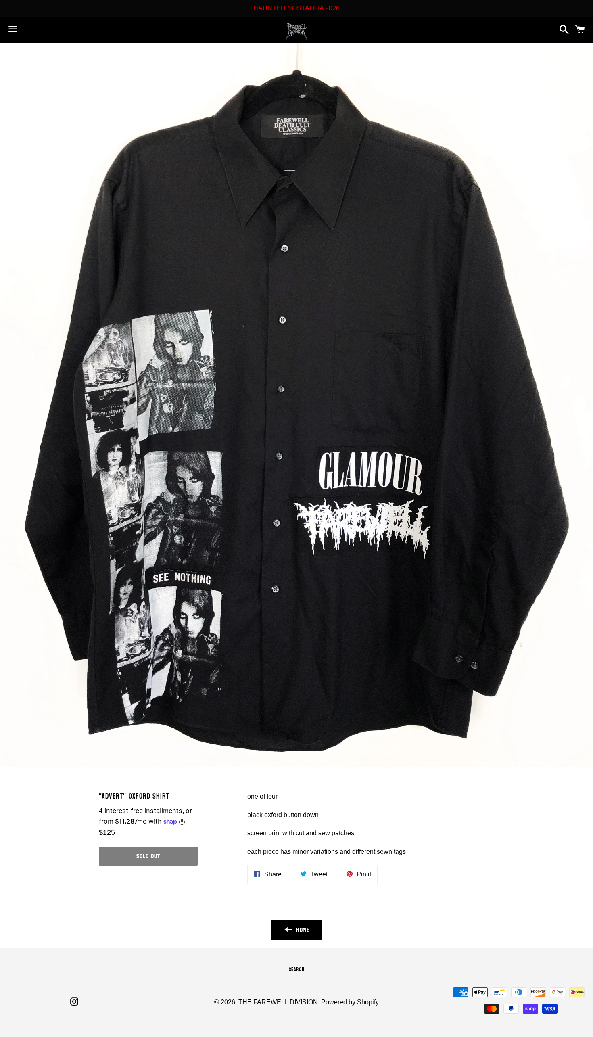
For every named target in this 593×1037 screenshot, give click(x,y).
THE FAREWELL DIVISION (278, 1002)
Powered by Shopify (350, 1002)
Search (297, 969)
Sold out (148, 856)
